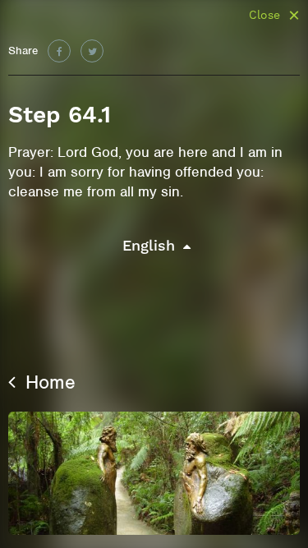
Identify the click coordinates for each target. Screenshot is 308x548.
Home (48, 382)
